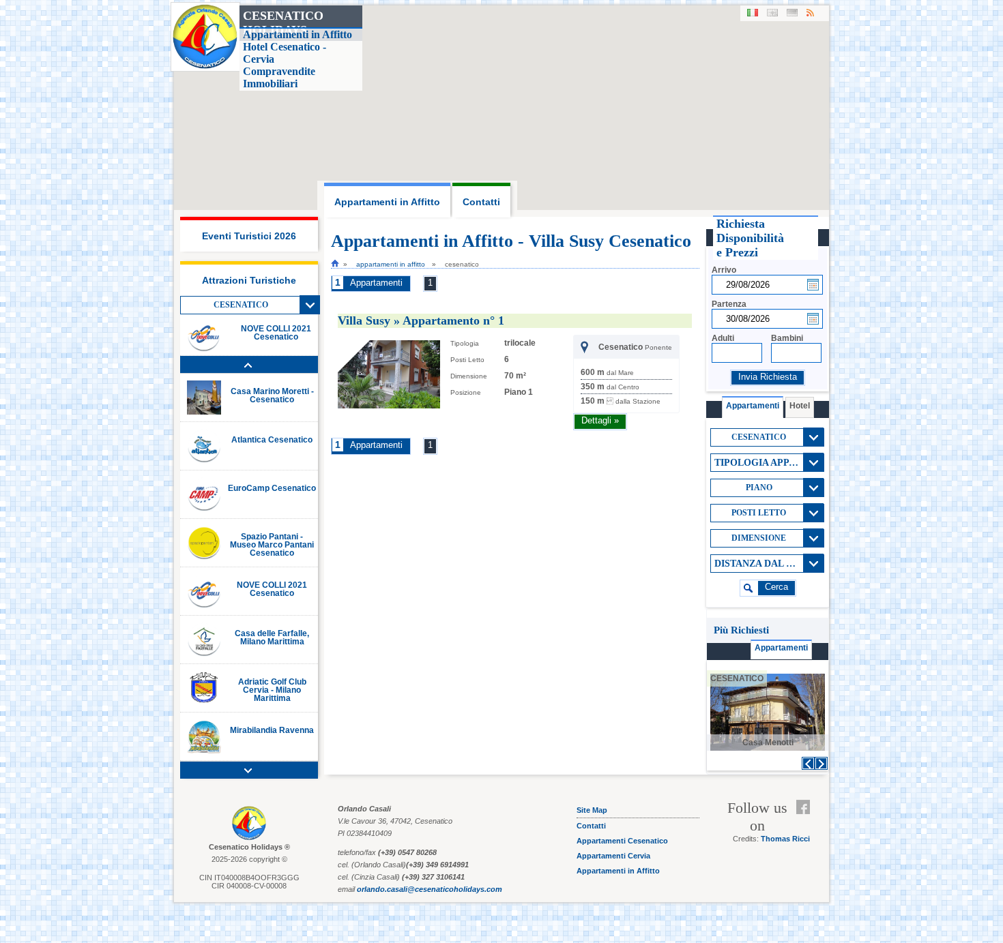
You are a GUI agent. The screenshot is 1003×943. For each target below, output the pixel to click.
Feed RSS (806, 823)
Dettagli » (600, 420)
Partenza (729, 304)
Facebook (806, 807)
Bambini (787, 338)
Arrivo (724, 270)
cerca (776, 587)
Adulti (723, 338)
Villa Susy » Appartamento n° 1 (421, 320)
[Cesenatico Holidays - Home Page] (335, 263)
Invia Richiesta (767, 377)
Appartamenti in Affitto (390, 264)
